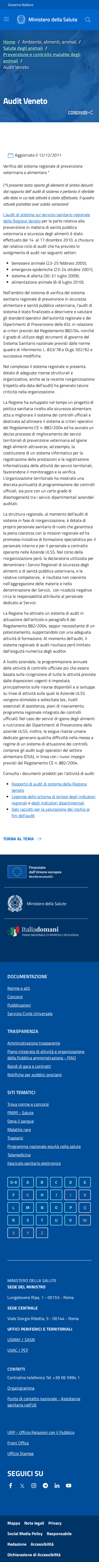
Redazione (16, 1544)
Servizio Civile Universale (30, 1013)
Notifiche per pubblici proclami (34, 1074)
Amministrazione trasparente (33, 1043)
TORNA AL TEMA (18, 839)
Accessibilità (42, 1544)
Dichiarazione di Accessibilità (33, 1554)
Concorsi (15, 996)
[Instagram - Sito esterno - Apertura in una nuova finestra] (34, 1485)
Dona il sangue (20, 1121)
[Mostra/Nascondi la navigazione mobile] (6, 19)
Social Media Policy (25, 1533)
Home (9, 41)
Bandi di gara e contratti (29, 1066)
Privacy (55, 1523)
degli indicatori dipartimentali (57, 803)
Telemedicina (19, 1155)
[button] (88, 19)
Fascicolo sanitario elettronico (34, 1163)
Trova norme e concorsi (28, 1104)
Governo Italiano (20, 4)
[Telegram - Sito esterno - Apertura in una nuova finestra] (45, 1485)
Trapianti (15, 1138)
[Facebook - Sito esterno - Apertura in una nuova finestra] (10, 1485)
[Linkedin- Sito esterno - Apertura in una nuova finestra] (57, 1485)
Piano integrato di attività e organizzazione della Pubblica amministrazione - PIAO (45, 1054)
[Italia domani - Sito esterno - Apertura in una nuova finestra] (46, 931)
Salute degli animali (23, 48)
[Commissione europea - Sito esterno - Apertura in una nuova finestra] (34, 872)
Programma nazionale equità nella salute (44, 1146)
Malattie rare (19, 1129)
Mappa (13, 1523)
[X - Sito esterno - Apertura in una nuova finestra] (22, 1485)
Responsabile (59, 1533)
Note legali (34, 1523)
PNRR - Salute (20, 1112)
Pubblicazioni (19, 1005)
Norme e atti (18, 988)
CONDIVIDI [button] (77, 112)
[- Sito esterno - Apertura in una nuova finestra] (68, 1485)
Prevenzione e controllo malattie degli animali (41, 57)
